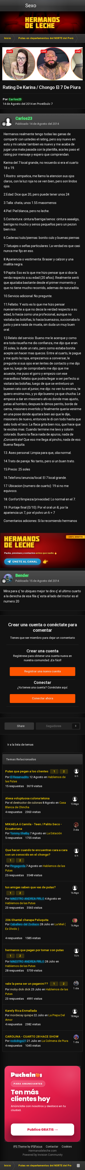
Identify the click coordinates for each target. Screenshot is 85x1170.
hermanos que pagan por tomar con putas (34, 950)
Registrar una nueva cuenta (42, 671)
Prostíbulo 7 (45, 103)
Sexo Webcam (30, 7)
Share (20, 726)
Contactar (52, 1146)
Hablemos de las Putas (20, 903)
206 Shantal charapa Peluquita (26, 920)
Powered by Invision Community (43, 1154)
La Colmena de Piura (55, 1041)
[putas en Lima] (42, 22)
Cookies (67, 1146)
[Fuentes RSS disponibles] (78, 1165)
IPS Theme (20, 1146)
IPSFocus (36, 1146)
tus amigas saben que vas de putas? (30, 887)
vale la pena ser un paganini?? (27, 983)
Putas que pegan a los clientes (27, 771)
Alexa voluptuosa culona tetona (27, 798)
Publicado (37, 123)
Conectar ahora (42, 698)
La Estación (54, 833)
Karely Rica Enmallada (21, 1010)
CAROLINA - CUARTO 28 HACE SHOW (31, 1036)
